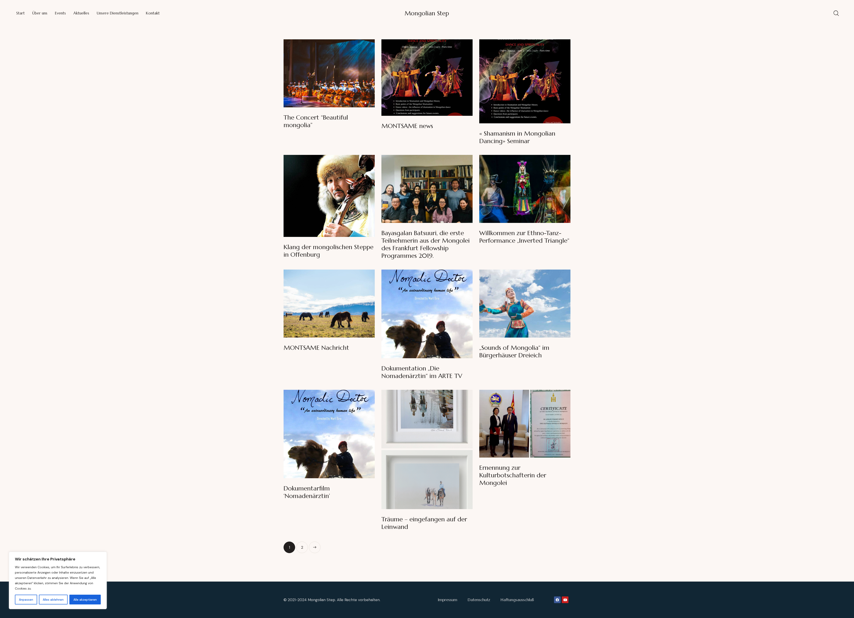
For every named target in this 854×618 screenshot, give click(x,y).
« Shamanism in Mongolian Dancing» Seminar (517, 137)
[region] (58, 580)
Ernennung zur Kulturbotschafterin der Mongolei (512, 475)
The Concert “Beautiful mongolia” (316, 121)
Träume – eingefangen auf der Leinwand (424, 523)
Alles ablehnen (53, 600)
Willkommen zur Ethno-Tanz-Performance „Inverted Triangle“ (524, 236)
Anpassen (26, 600)
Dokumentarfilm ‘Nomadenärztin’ (307, 492)
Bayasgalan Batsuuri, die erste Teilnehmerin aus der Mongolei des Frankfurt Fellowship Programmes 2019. (425, 244)
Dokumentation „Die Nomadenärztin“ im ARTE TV (421, 372)
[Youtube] (565, 599)
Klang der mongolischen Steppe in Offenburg (328, 250)
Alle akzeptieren (85, 600)
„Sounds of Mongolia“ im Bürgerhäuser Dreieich (514, 351)
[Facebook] (557, 599)
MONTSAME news (407, 126)
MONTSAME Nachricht (316, 348)
